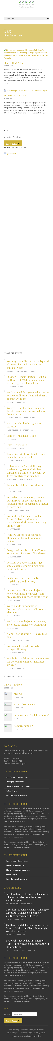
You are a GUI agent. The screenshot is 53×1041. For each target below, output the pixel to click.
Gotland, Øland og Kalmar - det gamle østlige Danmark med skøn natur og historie (26, 566)
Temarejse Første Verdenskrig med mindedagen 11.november (26, 455)
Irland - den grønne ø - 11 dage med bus (27, 635)
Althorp (18, 693)
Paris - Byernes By (17, 444)
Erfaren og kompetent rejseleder (18, 786)
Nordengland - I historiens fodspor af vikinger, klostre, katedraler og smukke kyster (28, 364)
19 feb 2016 (8, 66)
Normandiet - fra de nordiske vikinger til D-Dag (23, 647)
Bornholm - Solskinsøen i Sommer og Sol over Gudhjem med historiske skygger (28, 661)
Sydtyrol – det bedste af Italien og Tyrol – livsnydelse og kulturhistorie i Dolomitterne (28, 411)
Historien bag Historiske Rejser (17, 777)
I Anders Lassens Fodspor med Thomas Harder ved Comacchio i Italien (25, 538)
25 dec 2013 (8, 98)
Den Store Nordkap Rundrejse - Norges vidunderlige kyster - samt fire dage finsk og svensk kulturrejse (27, 593)
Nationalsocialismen (25, 704)
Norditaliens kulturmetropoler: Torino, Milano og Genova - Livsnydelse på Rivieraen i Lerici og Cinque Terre (26, 520)
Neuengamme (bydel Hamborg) (31, 715)
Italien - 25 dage (13, 684)
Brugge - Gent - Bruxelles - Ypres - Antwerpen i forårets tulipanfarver (27, 551)
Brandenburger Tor (15, 95)
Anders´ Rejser (11, 791)
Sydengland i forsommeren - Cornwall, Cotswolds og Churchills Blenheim (26, 609)
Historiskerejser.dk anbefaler (16, 795)
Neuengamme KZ (23, 725)
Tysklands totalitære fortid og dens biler (26, 486)
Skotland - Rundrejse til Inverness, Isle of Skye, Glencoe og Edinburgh (26, 623)
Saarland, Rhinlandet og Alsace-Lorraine (25, 425)
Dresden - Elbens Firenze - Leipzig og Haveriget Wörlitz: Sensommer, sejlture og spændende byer (26, 380)
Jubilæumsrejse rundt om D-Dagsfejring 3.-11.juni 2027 (23, 579)
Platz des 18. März (13, 63)
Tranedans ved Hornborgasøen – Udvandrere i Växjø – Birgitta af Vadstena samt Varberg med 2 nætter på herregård (27, 502)
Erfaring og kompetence (15, 782)
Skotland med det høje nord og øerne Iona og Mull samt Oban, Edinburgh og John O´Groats (28, 395)
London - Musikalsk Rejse (21, 435)
